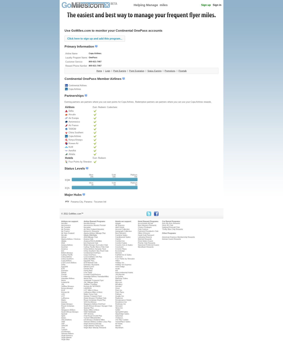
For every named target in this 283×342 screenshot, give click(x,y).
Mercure (118, 282)
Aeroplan (87, 227)
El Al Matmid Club (90, 263)
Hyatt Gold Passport (146, 235)
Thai (63, 328)
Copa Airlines (66, 261)
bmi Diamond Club (91, 243)
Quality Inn (119, 296)
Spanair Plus (89, 308)
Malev (63, 300)
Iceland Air (65, 282)
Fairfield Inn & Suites (123, 255)
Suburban (119, 316)
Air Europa (65, 229)
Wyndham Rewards (146, 247)
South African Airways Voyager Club (98, 306)
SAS (63, 308)
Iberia (63, 280)
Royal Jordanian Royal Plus (95, 300)
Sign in (217, 5)
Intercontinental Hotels (124, 272)
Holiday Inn (119, 263)
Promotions (170, 71)
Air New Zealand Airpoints (94, 229)
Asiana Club (88, 239)
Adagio (118, 223)
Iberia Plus (88, 278)
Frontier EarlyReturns (92, 274)
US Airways (65, 331)
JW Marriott (119, 274)
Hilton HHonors (144, 233)
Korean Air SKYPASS (92, 286)
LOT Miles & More (91, 290)
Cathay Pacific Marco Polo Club (96, 247)
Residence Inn (121, 302)
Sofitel (117, 310)
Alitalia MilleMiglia (90, 235)
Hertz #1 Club (167, 225)
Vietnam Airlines (67, 333)
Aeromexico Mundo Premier (95, 225)
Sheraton (119, 306)
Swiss (63, 318)
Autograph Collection (123, 231)
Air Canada (65, 227)
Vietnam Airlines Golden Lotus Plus (97, 322)
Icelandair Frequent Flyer (94, 280)
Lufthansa (65, 298)
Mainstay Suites (121, 278)
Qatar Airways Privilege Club (95, 298)
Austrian (64, 247)
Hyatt (117, 269)
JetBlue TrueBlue (90, 284)
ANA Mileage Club (91, 237)
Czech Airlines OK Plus (93, 257)
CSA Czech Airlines (68, 263)
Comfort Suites (121, 243)
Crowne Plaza (120, 249)
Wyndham (119, 328)
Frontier (64, 276)
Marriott (118, 280)
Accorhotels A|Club (145, 223)
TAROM (64, 326)
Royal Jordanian (67, 306)
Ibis (116, 271)
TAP (63, 324)
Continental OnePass (92, 253)
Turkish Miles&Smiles (92, 318)
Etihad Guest (89, 267)
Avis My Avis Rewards (171, 223)
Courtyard (119, 247)
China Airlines (66, 257)
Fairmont (118, 257)
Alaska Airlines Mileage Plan (95, 233)
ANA (63, 243)
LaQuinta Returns (145, 237)
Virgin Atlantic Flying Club (94, 326)
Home (99, 71)
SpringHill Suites (121, 312)
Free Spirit (88, 272)
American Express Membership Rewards (178, 237)
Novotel (118, 286)
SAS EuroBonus (90, 302)
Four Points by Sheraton (125, 259)
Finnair (64, 274)
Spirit (63, 316)
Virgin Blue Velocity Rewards (95, 328)
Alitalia (63, 241)
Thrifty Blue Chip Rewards (172, 229)
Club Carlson (143, 229)
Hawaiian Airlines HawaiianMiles (96, 276)
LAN (63, 294)
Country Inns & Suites (124, 245)
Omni (117, 288)
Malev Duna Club (90, 294)
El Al (63, 269)
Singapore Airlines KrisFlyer (94, 304)
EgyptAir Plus (89, 261)
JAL (62, 284)
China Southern (67, 259)
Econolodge (120, 251)
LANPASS (88, 288)
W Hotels (119, 324)
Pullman (118, 294)
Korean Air (65, 292)
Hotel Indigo (120, 267)
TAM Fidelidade (90, 312)
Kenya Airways (67, 288)
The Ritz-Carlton (121, 320)
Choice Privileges (145, 227)
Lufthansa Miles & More (93, 292)
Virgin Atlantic (66, 337)
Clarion (118, 239)
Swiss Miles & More (91, 310)
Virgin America (67, 335)
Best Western (120, 233)
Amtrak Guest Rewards (171, 239)
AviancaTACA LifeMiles (93, 241)
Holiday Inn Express (123, 265)
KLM (63, 290)
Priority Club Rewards (146, 243)
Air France (65, 231)
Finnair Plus (88, 269)
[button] (95, 39)
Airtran (63, 237)
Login (107, 71)
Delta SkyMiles (89, 259)
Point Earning (119, 71)
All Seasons (120, 225)
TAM (63, 322)
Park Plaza (119, 292)
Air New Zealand (67, 233)
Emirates (64, 271)
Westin (118, 326)
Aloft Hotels (119, 227)
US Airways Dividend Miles (94, 320)
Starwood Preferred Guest (148, 245)
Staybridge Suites (122, 314)
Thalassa (119, 318)
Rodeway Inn (120, 304)
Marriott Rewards (145, 239)
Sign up (206, 5)
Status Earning (154, 71)
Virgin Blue (65, 339)
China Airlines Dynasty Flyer (95, 249)
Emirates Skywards (91, 265)
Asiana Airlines (67, 245)
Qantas (64, 302)
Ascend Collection (122, 229)
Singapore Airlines (68, 310)
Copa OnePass (90, 255)
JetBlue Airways (67, 286)
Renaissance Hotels (123, 300)
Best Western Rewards (147, 225)
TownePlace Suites (122, 322)
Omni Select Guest (145, 241)
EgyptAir (64, 267)
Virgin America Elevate (92, 324)
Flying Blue (88, 271)
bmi (62, 251)
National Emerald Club (171, 227)
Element (118, 253)
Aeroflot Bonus (89, 223)
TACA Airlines (66, 320)
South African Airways (69, 312)
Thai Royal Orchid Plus (93, 316)
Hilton (117, 261)
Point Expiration (136, 71)
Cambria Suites (121, 235)
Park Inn (118, 290)
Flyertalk (183, 71)
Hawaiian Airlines (68, 278)
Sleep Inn (119, 308)
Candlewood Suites (123, 237)
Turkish (64, 330)
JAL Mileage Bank (91, 282)
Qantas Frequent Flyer (93, 296)
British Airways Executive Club (96, 245)
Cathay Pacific (67, 255)
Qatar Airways (67, 304)
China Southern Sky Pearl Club (96, 251)
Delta (63, 265)
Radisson (119, 298)
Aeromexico (66, 225)
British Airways (67, 253)
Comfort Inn (120, 241)
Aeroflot (64, 223)
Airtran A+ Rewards (91, 231)
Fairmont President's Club (148, 231)
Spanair (64, 314)
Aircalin (64, 235)
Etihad (63, 272)
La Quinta (119, 276)
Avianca (64, 249)
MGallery (119, 284)
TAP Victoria (88, 314)
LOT (63, 296)
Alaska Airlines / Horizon (70, 239)
